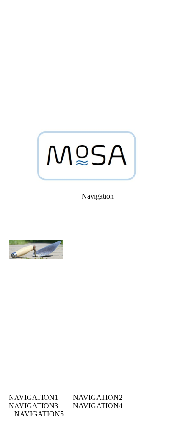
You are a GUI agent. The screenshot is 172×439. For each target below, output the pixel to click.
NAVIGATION (32, 397)
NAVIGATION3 (33, 406)
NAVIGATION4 (97, 406)
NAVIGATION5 (39, 414)
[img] (86, 64)
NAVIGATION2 (97, 397)
